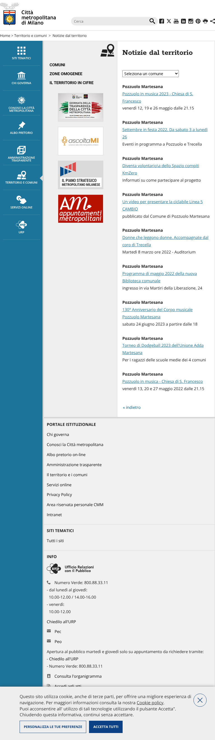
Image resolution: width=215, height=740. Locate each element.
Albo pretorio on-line (66, 454)
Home (5, 35)
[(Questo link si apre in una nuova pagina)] (161, 22)
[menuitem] (21, 53)
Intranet (54, 515)
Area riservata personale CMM (75, 504)
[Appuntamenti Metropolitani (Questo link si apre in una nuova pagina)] (80, 221)
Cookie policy (150, 702)
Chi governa (58, 434)
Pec (58, 631)
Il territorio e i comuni (67, 475)
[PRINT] (205, 22)
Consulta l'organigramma (78, 676)
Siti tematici (21, 58)
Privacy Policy (59, 494)
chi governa (21, 83)
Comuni (57, 65)
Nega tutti (200, 700)
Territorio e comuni (30, 35)
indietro (133, 407)
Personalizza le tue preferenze (53, 726)
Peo (58, 641)
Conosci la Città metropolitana (21, 109)
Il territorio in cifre (72, 82)
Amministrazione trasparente (21, 159)
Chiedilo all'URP (62, 622)
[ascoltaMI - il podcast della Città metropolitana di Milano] (80, 154)
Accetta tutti (105, 726)
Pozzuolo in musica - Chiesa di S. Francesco (162, 381)
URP (21, 232)
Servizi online (21, 208)
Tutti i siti (55, 541)
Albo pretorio (21, 133)
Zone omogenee (66, 74)
